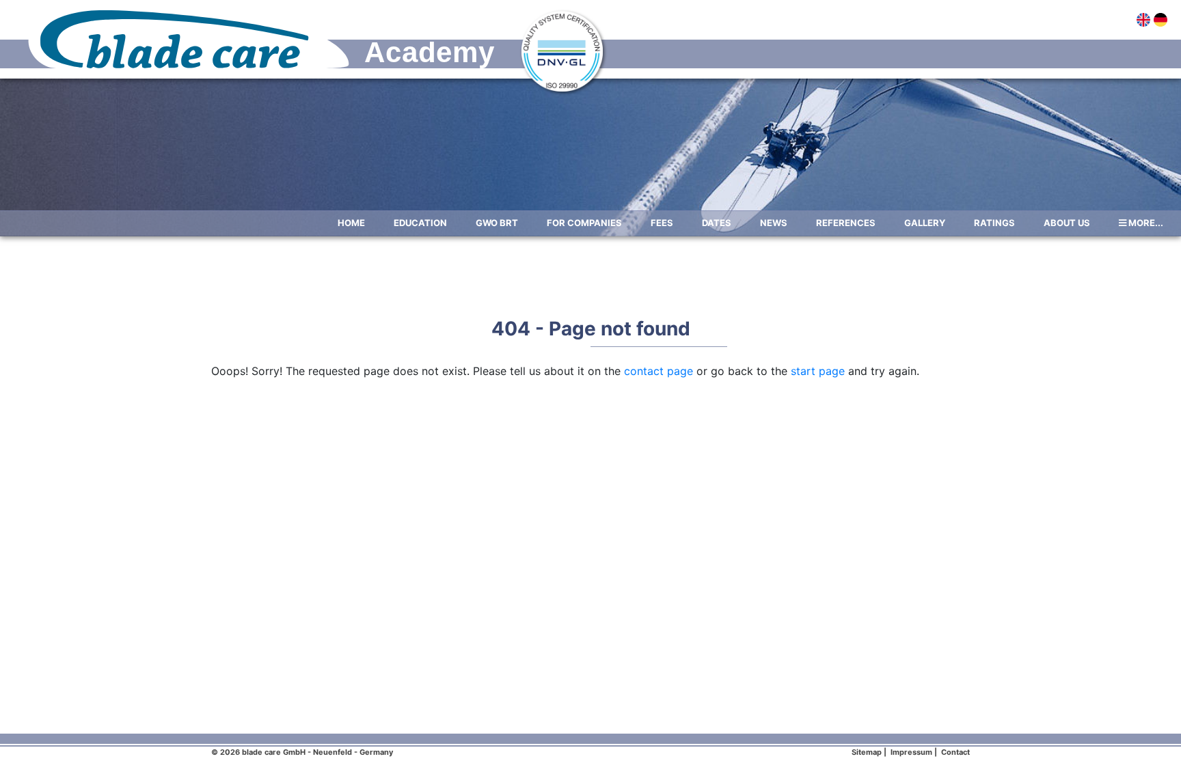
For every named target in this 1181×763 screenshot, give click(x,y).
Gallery (924, 222)
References (845, 222)
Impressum (911, 752)
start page (818, 371)
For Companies (584, 222)
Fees (662, 222)
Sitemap (867, 752)
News (773, 222)
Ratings (994, 222)
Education (420, 222)
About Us (1067, 222)
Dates (716, 222)
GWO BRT (497, 222)
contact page (658, 371)
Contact (955, 752)
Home (351, 222)
